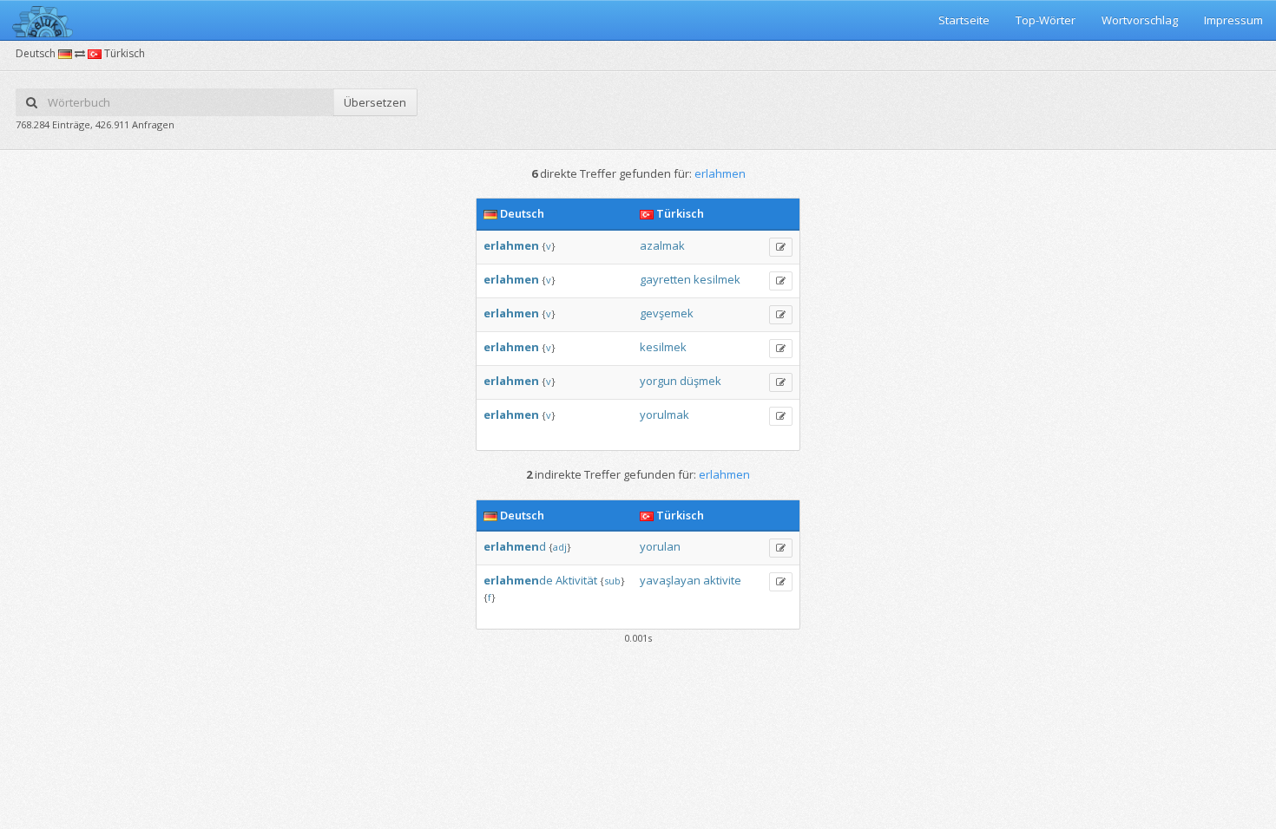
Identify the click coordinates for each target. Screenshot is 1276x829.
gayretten (665, 279)
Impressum (1233, 20)
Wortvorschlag (1140, 20)
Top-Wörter (1045, 20)
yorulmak (664, 414)
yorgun (658, 380)
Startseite (964, 20)
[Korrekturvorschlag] (781, 247)
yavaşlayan (670, 580)
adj (560, 546)
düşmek (700, 380)
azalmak (662, 245)
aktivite (722, 580)
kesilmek (717, 279)
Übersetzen (375, 102)
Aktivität (576, 580)
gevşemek (667, 313)
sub (612, 580)
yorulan (660, 546)
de (518, 580)
